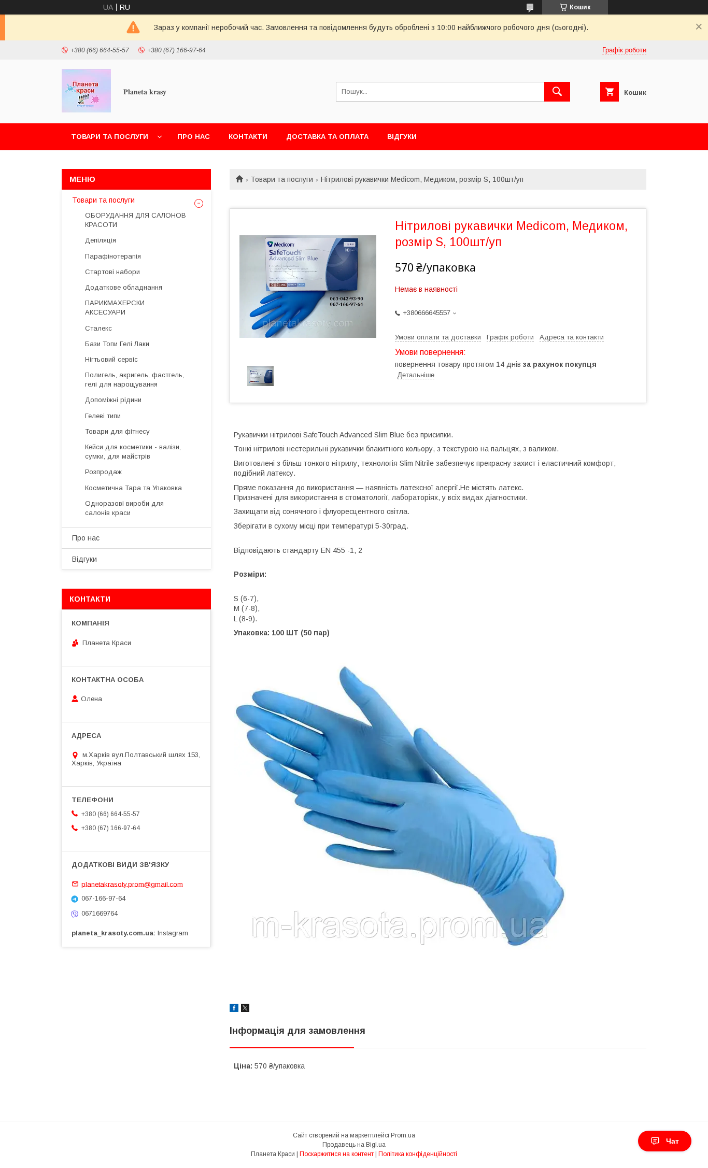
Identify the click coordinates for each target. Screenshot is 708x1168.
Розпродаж (103, 472)
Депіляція (100, 240)
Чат (672, 1141)
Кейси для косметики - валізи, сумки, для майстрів (133, 451)
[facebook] (234, 1009)
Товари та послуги (109, 136)
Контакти (248, 136)
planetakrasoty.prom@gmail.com (132, 884)
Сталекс (98, 328)
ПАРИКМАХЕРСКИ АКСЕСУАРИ (115, 307)
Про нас (193, 136)
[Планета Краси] (86, 110)
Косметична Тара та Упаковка (133, 488)
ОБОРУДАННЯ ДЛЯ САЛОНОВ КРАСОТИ (135, 220)
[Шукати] (557, 92)
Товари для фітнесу (117, 431)
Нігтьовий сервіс (111, 359)
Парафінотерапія (113, 256)
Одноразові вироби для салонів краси (124, 508)
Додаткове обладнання (123, 287)
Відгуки (402, 136)
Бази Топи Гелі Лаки (117, 344)
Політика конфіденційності (417, 1154)
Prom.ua (403, 1135)
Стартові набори (112, 272)
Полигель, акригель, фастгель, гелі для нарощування (134, 379)
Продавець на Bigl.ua (354, 1144)
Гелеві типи (103, 416)
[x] (245, 1009)
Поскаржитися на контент (337, 1154)
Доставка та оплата (327, 136)
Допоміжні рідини (113, 400)
